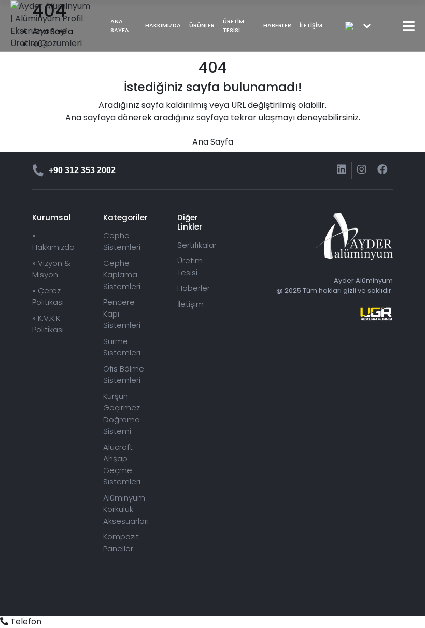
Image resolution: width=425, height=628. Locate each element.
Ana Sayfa (212, 142)
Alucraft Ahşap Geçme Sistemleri (121, 464)
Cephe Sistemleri (121, 241)
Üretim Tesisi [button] (233, 25)
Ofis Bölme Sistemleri (123, 374)
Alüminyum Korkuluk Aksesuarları (126, 509)
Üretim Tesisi (190, 266)
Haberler (277, 25)
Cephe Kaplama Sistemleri (121, 275)
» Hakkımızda (53, 241)
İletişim (311, 25)
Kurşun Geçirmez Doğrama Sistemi (121, 414)
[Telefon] (4, 621)
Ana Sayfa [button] (119, 25)
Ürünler (202, 25)
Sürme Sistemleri (121, 347)
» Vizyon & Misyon (51, 269)
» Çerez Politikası (48, 296)
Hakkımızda (163, 25)
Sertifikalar (197, 244)
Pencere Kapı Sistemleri (121, 313)
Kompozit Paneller (121, 542)
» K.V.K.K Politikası (48, 323)
